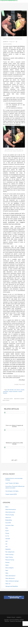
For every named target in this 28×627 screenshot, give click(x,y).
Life (6, 544)
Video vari (7, 583)
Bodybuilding (18, 39)
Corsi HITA (8, 522)
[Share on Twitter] (9, 386)
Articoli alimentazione (10, 509)
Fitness (7, 533)
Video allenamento (10, 578)
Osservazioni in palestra (19, 398)
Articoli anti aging (9, 514)
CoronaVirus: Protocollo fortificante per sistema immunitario (14, 487)
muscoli (20, 391)
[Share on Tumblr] (21, 386)
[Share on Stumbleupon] (18, 386)
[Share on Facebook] (7, 386)
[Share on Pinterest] (16, 386)
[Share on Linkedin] (14, 386)
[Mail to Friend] (23, 386)
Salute (7, 565)
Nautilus (5, 393)
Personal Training (9, 560)
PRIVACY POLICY (11, 617)
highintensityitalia (7, 44)
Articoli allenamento (9, 39)
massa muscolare (13, 391)
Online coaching (9, 554)
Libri (6, 541)
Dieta (6, 528)
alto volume (17, 389)
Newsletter (8, 549)
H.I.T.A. (7, 536)
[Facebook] (11, 624)
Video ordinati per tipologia (12, 581)
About (6, 507)
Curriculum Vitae (9, 525)
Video (6, 573)
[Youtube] (16, 624)
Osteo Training (9, 557)
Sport (6, 570)
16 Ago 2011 (12, 41)
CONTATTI (18, 617)
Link (6, 546)
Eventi (6, 530)
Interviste (7, 538)
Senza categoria (9, 567)
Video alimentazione (10, 575)
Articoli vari (8, 517)
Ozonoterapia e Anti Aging (11, 491)
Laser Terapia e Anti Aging (12, 483)
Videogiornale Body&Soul (11, 586)
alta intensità (10, 389)
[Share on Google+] (11, 386)
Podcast (7, 562)
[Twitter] (14, 624)
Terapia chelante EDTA (11, 494)
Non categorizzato (9, 552)
